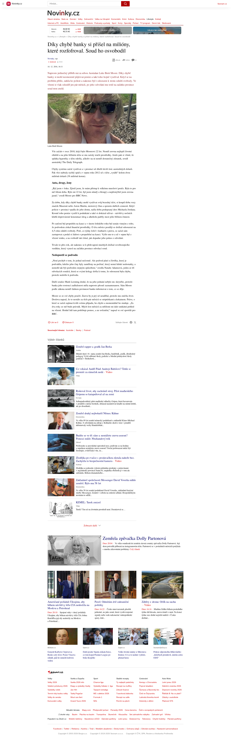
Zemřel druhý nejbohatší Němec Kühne (97, 413)
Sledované (166, 23)
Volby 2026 (52, 682)
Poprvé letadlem (146, 686)
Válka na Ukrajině (102, 19)
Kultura (131, 19)
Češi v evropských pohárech (151, 710)
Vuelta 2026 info (77, 682)
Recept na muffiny (124, 686)
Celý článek (135, 549)
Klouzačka (123, 714)
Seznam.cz (222, 4)
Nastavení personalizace (167, 729)
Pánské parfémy (174, 719)
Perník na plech (123, 701)
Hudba (78, 350)
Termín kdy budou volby (58, 693)
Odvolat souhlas (148, 729)
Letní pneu (122, 719)
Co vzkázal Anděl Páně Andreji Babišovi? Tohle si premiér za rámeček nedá (103, 370)
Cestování (80, 23)
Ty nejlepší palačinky (125, 682)
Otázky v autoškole (170, 697)
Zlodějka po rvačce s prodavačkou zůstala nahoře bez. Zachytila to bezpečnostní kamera (105, 459)
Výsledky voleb (54, 690)
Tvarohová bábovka (124, 693)
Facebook (57, 729)
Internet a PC (53, 23)
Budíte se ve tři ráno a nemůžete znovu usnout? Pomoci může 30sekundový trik (102, 437)
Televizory (146, 719)
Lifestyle (150, 19)
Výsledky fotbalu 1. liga (103, 686)
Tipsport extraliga (100, 690)
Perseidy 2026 (117, 710)
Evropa (78, 398)
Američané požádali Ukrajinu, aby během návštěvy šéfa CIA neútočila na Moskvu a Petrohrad (68, 605)
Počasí (135, 23)
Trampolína (101, 714)
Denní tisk (156, 23)
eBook (118, 60)
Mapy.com (86, 710)
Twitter (66, 729)
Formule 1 (97, 697)
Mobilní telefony (75, 719)
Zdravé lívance (122, 690)
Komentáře (116, 19)
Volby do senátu (54, 697)
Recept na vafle (123, 697)
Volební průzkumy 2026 (58, 686)
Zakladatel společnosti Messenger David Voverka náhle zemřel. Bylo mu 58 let (106, 481)
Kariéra (84, 729)
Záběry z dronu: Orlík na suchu (159, 602)
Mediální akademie (104, 729)
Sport (114, 23)
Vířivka (167, 714)
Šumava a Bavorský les (149, 690)
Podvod (87, 330)
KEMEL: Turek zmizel (88, 502)
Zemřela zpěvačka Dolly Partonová (134, 538)
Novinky (51, 58)
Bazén (74, 714)
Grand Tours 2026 (78, 701)
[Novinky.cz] (64, 13)
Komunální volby (55, 701)
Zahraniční (88, 19)
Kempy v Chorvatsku (148, 682)
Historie (89, 23)
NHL (95, 701)
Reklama (75, 729)
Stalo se (64, 19)
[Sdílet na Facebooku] (131, 322)
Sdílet (127, 60)
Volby (80, 19)
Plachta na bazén (87, 714)
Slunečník (112, 714)
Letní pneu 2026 (169, 682)
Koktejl (158, 19)
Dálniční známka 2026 (171, 686)
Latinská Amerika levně (149, 697)
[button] (92, 119)
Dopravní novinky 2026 (172, 690)
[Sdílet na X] (135, 322)
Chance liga (98, 682)
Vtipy (78, 376)
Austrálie (69, 330)
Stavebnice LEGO (91, 719)
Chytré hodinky (159, 719)
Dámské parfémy (109, 719)
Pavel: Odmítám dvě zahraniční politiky (112, 603)
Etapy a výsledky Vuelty (80, 686)
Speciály (127, 23)
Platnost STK (167, 701)
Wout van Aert (76, 697)
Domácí (73, 19)
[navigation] (3, 4)
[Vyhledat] (125, 3)
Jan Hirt (73, 690)
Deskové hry (134, 719)
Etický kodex (119, 729)
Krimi (124, 19)
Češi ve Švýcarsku (147, 693)
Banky (78, 330)
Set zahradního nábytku (139, 714)
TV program (145, 23)
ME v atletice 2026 (101, 693)
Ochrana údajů (133, 729)
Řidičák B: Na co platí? (171, 693)
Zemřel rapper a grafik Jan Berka (94, 346)
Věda (72, 23)
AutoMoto (64, 23)
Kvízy (120, 23)
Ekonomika (140, 19)
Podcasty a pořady (102, 23)
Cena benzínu (131, 710)
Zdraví (78, 442)
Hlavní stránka (54, 19)
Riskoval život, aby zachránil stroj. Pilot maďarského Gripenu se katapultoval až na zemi (104, 392)
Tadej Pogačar (76, 693)
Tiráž (91, 729)
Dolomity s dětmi (146, 701)
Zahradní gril (157, 714)
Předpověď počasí (100, 710)
